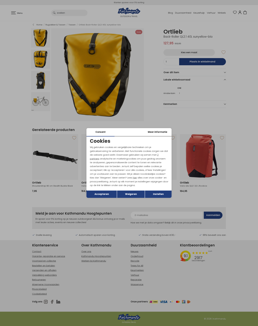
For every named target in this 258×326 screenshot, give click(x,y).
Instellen (158, 194)
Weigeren (131, 194)
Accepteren (102, 194)
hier (135, 177)
